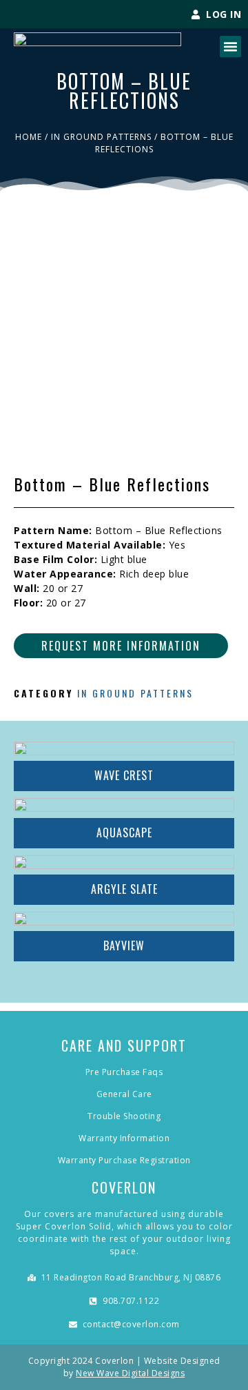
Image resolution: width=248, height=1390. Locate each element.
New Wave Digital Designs (130, 1373)
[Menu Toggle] (230, 46)
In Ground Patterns (101, 137)
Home (28, 137)
